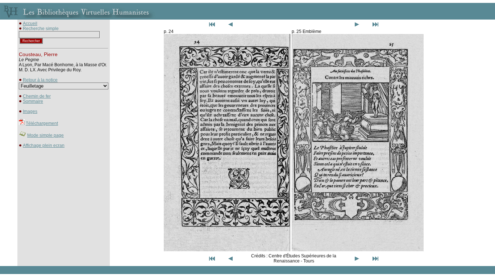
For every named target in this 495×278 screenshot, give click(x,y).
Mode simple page (45, 135)
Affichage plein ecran (44, 145)
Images (30, 111)
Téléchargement (42, 123)
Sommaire (33, 101)
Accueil (30, 23)
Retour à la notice (40, 80)
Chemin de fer (37, 96)
